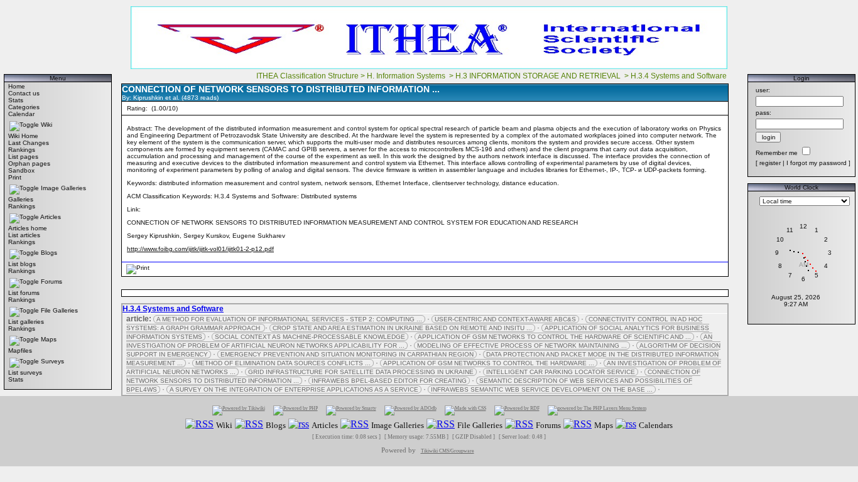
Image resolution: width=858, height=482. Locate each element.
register (770, 162)
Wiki (46, 124)
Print (14, 177)
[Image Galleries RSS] (354, 424)
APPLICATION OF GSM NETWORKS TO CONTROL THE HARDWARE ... (488, 363)
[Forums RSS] (519, 424)
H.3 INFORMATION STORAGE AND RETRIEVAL (538, 76)
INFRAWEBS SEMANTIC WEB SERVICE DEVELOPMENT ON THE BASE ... (542, 389)
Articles (50, 216)
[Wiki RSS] (199, 424)
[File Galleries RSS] (440, 424)
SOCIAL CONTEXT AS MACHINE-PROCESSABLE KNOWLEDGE (310, 336)
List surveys (25, 372)
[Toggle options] (24, 124)
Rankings (21, 149)
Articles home (27, 228)
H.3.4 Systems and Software (680, 76)
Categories (24, 107)
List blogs (22, 263)
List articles (24, 235)
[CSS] (465, 410)
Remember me (777, 152)
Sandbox (21, 170)
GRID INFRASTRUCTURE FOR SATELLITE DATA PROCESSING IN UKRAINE (361, 371)
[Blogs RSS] (249, 424)
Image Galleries (63, 188)
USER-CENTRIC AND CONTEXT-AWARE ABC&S (505, 319)
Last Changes (28, 142)
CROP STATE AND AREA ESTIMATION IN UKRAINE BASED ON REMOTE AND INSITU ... (402, 327)
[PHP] (295, 410)
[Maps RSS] (577, 424)
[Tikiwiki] (238, 410)
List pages (23, 156)
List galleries (26, 321)
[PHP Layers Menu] (597, 410)
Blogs (49, 252)
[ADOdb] (410, 410)
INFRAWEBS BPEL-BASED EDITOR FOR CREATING (389, 380)
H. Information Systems (407, 76)
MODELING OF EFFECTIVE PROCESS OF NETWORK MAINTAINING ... (522, 345)
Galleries (20, 199)
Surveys (52, 361)
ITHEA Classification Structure (307, 76)
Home (16, 86)
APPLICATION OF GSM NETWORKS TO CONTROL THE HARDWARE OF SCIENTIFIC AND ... (554, 336)
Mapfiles (20, 350)
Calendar (21, 113)
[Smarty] (351, 410)
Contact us (24, 93)
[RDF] (517, 410)
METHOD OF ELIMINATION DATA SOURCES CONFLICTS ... (283, 363)
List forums (24, 292)
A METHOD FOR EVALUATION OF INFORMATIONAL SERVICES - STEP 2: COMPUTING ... (289, 319)
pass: (763, 112)
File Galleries (59, 310)
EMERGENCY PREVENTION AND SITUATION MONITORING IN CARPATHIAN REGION (347, 354)
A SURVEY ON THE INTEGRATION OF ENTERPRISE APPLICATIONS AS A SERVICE (294, 389)
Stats (15, 100)
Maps (49, 339)
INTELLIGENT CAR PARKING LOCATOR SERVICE (560, 371)
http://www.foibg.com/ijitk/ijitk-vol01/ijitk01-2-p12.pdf (200, 248)
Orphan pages (29, 163)
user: (763, 90)
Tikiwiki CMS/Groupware (447, 451)
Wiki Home (23, 135)
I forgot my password (816, 162)
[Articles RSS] (298, 424)
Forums (51, 281)
